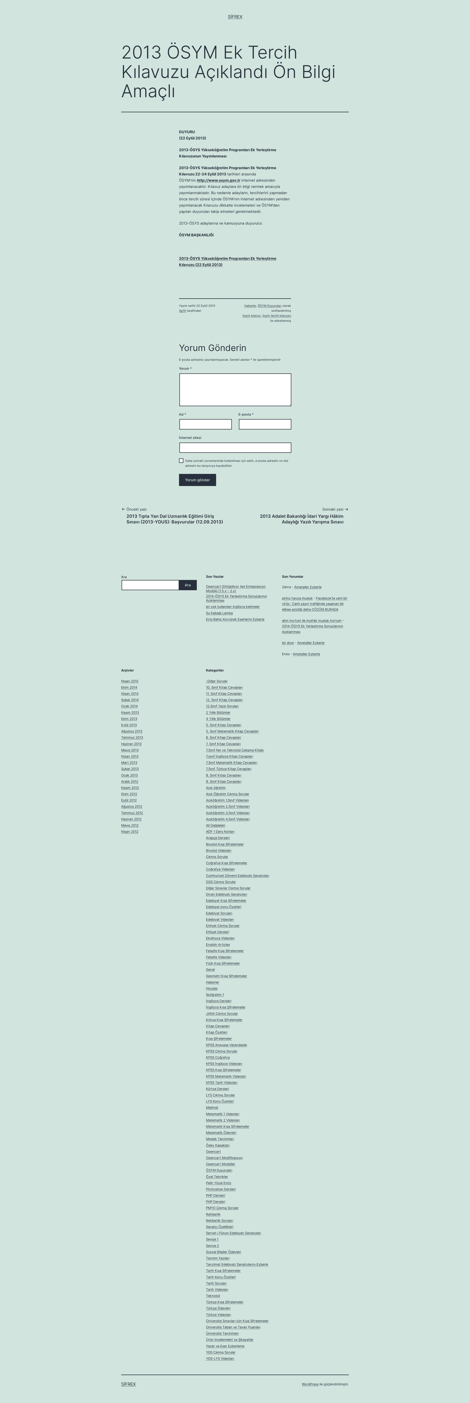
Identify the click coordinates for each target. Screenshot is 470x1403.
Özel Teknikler (217, 1177)
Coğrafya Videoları (220, 869)
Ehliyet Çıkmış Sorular (223, 926)
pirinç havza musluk (297, 598)
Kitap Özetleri (216, 1032)
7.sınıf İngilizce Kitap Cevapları (229, 756)
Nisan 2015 (129, 681)
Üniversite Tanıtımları (222, 1333)
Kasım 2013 (130, 712)
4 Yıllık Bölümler (218, 719)
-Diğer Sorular (217, 681)
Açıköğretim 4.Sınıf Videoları (228, 819)
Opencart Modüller (220, 1164)
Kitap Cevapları (218, 1026)
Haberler (250, 305)
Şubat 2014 (130, 700)
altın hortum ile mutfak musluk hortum (311, 621)
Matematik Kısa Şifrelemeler (227, 1126)
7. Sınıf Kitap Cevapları (223, 744)
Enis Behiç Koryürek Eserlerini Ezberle (235, 619)
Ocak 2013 (129, 775)
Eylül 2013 (129, 725)
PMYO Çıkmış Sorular (222, 1208)
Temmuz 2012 (132, 813)
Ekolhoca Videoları (220, 938)
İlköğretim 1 (215, 995)
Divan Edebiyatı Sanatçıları (226, 894)
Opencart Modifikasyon (224, 1158)
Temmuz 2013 (132, 737)
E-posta (246, 414)
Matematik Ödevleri (221, 1133)
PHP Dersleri (215, 1195)
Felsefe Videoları (218, 957)
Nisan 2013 (129, 756)
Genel (210, 969)
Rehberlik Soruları (219, 1220)
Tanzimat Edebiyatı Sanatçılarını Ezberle (237, 1264)
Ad (182, 414)
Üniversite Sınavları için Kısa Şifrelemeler (237, 1321)
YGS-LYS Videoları (220, 1358)
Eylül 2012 (129, 800)
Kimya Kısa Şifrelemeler (224, 1020)
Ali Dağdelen (215, 825)
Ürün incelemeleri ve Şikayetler (230, 1340)
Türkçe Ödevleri (218, 1308)
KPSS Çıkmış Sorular (221, 1051)
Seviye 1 (212, 1239)
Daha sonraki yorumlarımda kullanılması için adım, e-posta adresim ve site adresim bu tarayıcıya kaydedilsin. (236, 463)
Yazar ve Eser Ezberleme (225, 1346)
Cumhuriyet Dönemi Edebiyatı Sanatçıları (237, 876)
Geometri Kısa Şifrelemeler (226, 976)
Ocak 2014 (129, 706)
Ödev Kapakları (217, 1145)
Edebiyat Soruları (219, 913)
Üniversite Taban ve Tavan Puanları (233, 1327)
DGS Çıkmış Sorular (221, 882)
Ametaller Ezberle (307, 587)
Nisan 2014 (130, 694)
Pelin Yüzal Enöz (218, 1183)
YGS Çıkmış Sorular (221, 1352)
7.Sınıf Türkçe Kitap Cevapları (228, 769)
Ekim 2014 (129, 687)
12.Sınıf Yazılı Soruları (222, 706)
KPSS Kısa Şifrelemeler (223, 1070)
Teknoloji (213, 1296)
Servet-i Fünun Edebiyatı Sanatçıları (233, 1233)
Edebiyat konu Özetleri (223, 907)
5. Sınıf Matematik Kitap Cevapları (232, 731)
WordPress (310, 1384)
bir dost (288, 643)
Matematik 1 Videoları (222, 1114)
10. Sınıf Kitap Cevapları (224, 687)
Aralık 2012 (129, 781)
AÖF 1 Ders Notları (220, 832)
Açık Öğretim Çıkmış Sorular (227, 794)
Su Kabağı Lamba (219, 613)
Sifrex (235, 16)
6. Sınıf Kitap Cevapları (223, 737)
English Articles (218, 945)
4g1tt (182, 310)
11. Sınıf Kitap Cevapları (224, 694)
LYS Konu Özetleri (220, 1101)
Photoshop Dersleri (221, 1189)
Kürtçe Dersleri (217, 1089)
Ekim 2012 (129, 794)
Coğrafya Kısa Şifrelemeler (226, 863)
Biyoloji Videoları (218, 850)
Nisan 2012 (129, 832)
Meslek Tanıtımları (220, 1139)
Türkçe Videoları (218, 1315)
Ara (124, 577)
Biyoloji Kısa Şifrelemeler (225, 844)
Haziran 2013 (131, 744)
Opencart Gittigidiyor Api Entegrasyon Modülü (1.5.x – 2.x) (236, 589)
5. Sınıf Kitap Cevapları (223, 725)
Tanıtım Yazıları (217, 1258)
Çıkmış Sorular (217, 857)
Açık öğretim (216, 788)
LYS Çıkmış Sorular (220, 1095)
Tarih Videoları (217, 1289)
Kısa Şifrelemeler (219, 1038)
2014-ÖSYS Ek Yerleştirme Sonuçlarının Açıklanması (236, 598)
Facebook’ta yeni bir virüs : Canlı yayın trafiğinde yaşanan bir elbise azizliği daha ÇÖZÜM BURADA (314, 603)
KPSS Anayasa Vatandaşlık (226, 1045)
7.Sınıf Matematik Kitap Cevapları (231, 763)
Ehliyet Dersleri (217, 932)
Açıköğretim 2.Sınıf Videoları (228, 806)
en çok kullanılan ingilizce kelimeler (233, 607)
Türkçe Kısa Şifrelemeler (224, 1302)
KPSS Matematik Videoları (226, 1076)
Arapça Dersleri (218, 838)
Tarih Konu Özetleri (221, 1277)
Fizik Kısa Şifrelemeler (223, 963)
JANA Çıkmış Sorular (222, 1014)
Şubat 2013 (130, 769)
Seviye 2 (212, 1246)
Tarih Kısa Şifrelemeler (223, 1271)
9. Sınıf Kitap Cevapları (223, 781)
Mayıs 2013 (130, 750)
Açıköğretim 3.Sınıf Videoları (228, 813)
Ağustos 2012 (131, 806)
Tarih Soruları (216, 1283)
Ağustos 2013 (131, 731)
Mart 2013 (129, 763)
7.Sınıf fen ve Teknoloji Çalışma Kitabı (235, 750)
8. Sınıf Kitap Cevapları (223, 775)
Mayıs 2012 (130, 825)
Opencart (213, 1151)
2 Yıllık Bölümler (218, 712)
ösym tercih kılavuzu (276, 315)
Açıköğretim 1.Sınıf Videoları (227, 800)
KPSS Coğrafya (218, 1057)
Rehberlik (213, 1214)
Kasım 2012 (130, 788)
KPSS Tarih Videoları (221, 1082)
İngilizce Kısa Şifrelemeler (225, 1007)
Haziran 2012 (131, 819)
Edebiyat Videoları (220, 919)
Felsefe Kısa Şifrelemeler (225, 951)
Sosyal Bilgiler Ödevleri (223, 1252)
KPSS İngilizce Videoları (224, 1064)
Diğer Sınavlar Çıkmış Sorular (228, 888)
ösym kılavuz (252, 315)
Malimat (212, 1107)
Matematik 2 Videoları (223, 1120)
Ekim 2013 (129, 719)
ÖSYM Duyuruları (269, 305)
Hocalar (212, 988)
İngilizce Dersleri (218, 1001)
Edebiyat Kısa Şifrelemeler (226, 900)
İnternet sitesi (190, 438)
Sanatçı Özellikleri (219, 1227)
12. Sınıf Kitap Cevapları (224, 700)
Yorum (185, 368)
